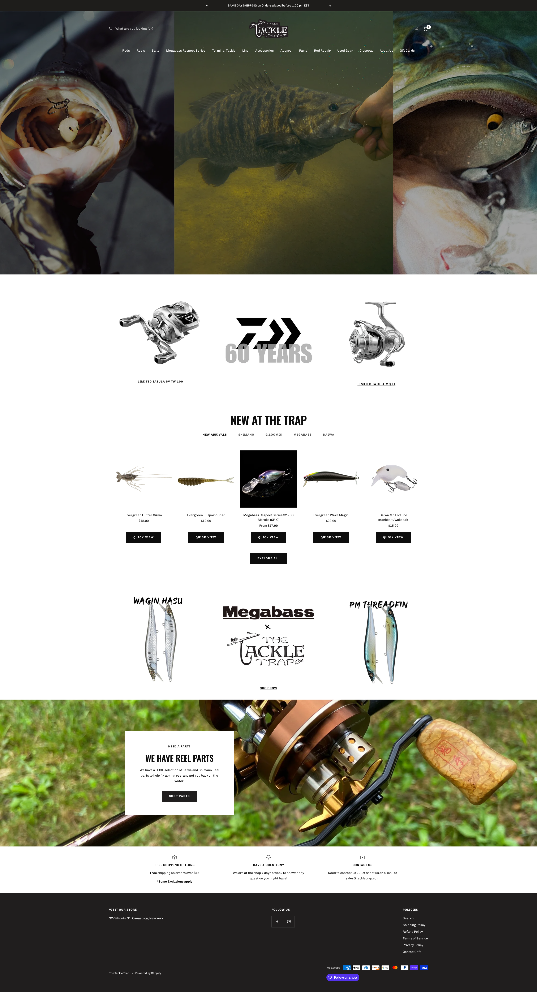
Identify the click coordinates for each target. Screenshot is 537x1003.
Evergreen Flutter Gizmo (143, 515)
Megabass (302, 434)
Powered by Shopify (148, 973)
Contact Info (412, 952)
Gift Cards (407, 50)
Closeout (366, 50)
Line (245, 50)
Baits (155, 50)
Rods (126, 50)
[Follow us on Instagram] (289, 921)
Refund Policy (413, 932)
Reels (141, 50)
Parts (303, 50)
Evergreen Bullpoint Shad (206, 515)
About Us (386, 50)
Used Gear (345, 50)
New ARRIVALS (215, 434)
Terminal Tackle (224, 50)
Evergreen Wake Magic (330, 515)
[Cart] (426, 29)
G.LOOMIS (274, 434)
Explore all (268, 558)
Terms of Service (415, 938)
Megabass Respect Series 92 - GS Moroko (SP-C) (268, 517)
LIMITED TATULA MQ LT (376, 384)
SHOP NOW (268, 688)
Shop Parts (179, 796)
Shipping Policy (414, 925)
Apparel (286, 50)
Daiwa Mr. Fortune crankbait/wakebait (393, 517)
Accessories (264, 50)
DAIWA (328, 434)
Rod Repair (322, 50)
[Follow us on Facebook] (277, 921)
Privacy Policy (413, 945)
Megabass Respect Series (185, 50)
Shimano (246, 434)
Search (408, 918)
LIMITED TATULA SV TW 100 (160, 381)
